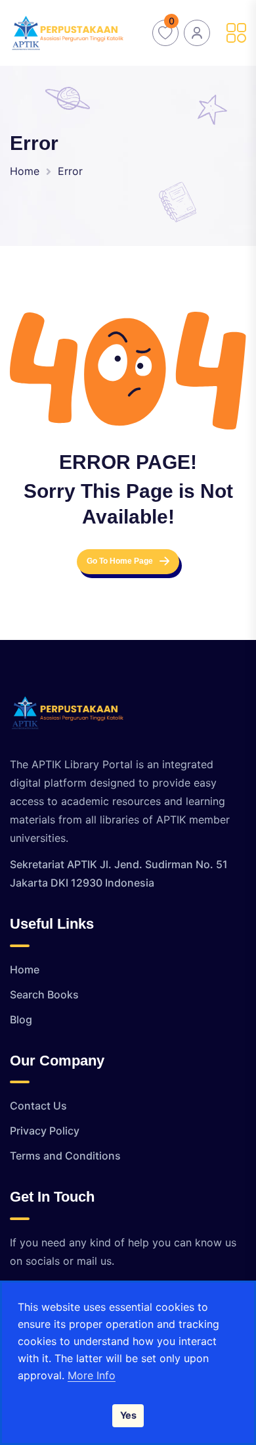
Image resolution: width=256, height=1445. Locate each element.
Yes (128, 1415)
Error (70, 171)
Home (24, 171)
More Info (92, 1375)
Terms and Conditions (65, 1155)
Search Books (44, 994)
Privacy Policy (44, 1130)
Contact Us (38, 1105)
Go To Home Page (120, 561)
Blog (21, 1019)
